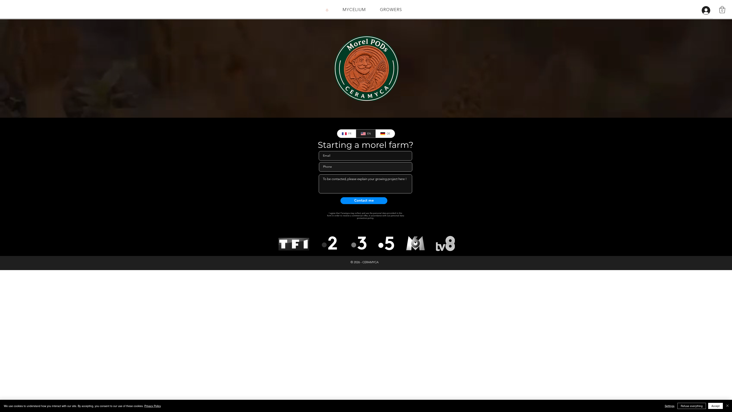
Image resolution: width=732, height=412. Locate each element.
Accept (715, 406)
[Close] (727, 406)
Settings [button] (669, 406)
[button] (722, 9)
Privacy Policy (152, 406)
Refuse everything (692, 406)
